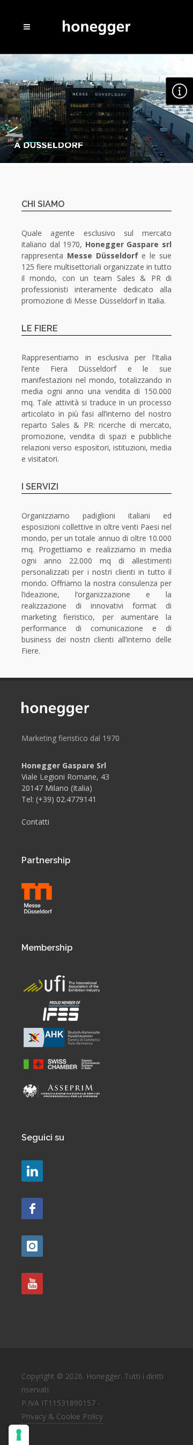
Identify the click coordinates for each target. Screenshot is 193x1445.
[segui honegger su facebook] (32, 1208)
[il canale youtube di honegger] (32, 1283)
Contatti (35, 822)
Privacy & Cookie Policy (62, 1416)
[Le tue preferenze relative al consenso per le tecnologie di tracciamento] (19, 1435)
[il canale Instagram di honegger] (32, 1246)
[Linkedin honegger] (32, 1171)
